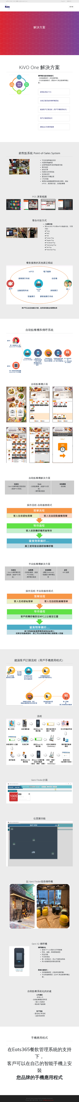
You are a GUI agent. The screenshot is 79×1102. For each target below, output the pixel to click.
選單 (70, 7)
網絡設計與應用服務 (47, 127)
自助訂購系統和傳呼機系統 (49, 101)
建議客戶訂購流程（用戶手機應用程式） (54, 109)
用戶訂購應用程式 (46, 118)
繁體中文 (69, 1)
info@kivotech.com (22, 1)
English (63, 1)
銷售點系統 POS (45, 92)
